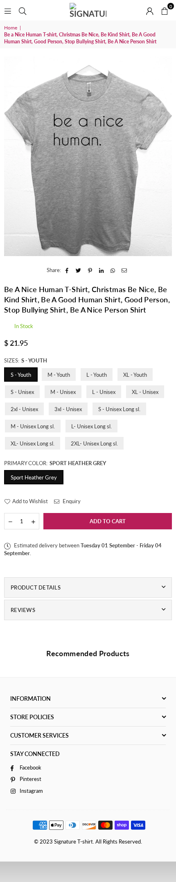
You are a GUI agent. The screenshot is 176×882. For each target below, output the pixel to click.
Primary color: (55, 463)
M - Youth (58, 374)
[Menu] (7, 10)
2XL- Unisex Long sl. (94, 443)
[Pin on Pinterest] (90, 270)
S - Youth (21, 374)
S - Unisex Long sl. (119, 409)
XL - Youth (135, 374)
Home (10, 28)
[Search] (22, 10)
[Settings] (149, 10)
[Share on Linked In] (102, 270)
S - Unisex (22, 392)
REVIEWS (23, 610)
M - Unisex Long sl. (33, 426)
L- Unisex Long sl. (91, 426)
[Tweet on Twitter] (79, 270)
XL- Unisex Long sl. (32, 443)
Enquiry (71, 501)
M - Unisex (63, 392)
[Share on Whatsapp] (113, 270)
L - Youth (96, 374)
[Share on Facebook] (67, 270)
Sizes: (25, 360)
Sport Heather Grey (34, 477)
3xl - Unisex (68, 409)
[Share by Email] (125, 270)
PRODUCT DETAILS (36, 587)
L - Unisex (103, 392)
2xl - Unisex (24, 409)
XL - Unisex (145, 392)
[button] (164, 10)
